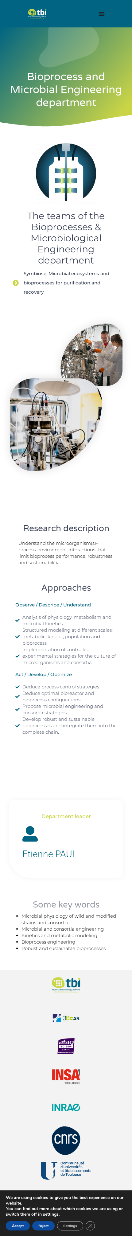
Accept (18, 1225)
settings (51, 1214)
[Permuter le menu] (102, 14)
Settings (70, 1225)
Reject (43, 1225)
